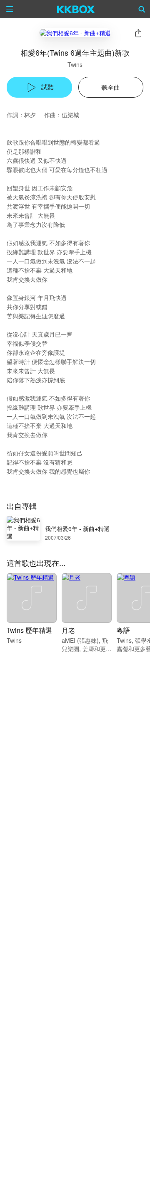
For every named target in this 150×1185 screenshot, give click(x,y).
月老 (68, 630)
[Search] (142, 9)
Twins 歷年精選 (29, 630)
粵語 (123, 630)
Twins (75, 64)
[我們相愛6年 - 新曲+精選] (75, 32)
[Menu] (10, 9)
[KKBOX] (76, 9)
